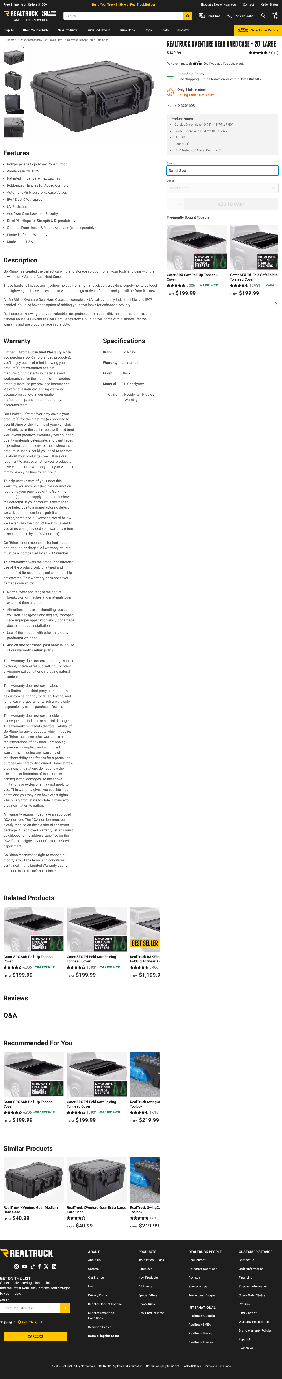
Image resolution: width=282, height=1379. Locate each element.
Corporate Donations (203, 1268)
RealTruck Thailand (202, 1342)
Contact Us (246, 1260)
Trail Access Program (203, 1295)
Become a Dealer (99, 1327)
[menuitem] (8, 30)
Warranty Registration (254, 1321)
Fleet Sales (246, 1348)
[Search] (187, 16)
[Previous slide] (169, 304)
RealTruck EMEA (200, 1324)
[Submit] (65, 1308)
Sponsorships (198, 1286)
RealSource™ (197, 1260)
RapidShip (145, 1268)
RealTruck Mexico (200, 1333)
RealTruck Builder (142, 4)
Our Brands (96, 1277)
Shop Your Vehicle (36, 30)
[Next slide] (275, 304)
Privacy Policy (97, 1295)
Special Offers (147, 1295)
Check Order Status (252, 1295)
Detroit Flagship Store (103, 1336)
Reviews (194, 1277)
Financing (245, 1277)
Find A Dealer (248, 1313)
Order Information (251, 1268)
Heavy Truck (146, 1304)
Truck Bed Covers (98, 30)
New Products (67, 30)
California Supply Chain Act (162, 1366)
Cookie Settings (191, 1366)
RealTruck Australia (202, 1315)
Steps (148, 30)
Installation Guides (151, 1260)
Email (4, 1299)
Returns (244, 1304)
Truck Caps (127, 30)
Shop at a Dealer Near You (218, 4)
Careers (93, 1268)
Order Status (269, 4)
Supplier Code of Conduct (105, 1304)
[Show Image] (14, 57)
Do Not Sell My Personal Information (121, 1366)
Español (244, 1339)
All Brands (145, 1286)
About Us (94, 1260)
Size (169, 163)
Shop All (8, 30)
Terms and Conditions (217, 1366)
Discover (183, 30)
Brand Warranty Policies (255, 1330)
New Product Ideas (151, 1313)
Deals (165, 30)
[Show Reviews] (263, 53)
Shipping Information (253, 1286)
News (92, 1286)
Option (171, 180)
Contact (248, 4)
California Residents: (131, 397)
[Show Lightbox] (93, 95)
